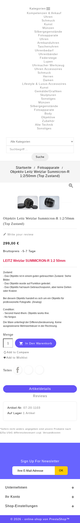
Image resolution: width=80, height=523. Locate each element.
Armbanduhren (48, 42)
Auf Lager (14, 413)
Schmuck (48, 20)
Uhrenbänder (48, 54)
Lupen (48, 61)
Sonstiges (48, 98)
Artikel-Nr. (14, 407)
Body (48, 113)
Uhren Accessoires (48, 69)
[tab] (40, 389)
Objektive (48, 117)
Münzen (48, 28)
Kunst (48, 24)
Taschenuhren (48, 46)
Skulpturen (48, 95)
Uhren (48, 16)
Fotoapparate (48, 35)
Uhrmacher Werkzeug (48, 65)
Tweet (28, 370)
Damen (48, 80)
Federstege (48, 57)
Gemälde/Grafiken (48, 91)
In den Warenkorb (35, 343)
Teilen (18, 370)
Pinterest (39, 370)
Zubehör (48, 121)
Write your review (18, 234)
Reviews (40, 396)
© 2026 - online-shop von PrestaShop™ (40, 519)
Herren (48, 76)
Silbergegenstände (48, 31)
